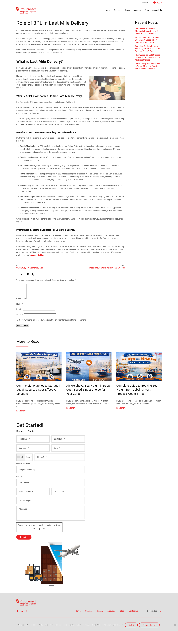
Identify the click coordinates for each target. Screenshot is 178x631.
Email (19, 309)
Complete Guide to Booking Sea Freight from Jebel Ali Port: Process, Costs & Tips (148, 48)
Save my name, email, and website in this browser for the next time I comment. (52, 320)
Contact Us (157, 10)
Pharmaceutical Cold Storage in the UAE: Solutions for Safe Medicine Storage (147, 57)
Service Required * (23, 464)
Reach (127, 10)
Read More (21, 411)
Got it (131, 625)
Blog (147, 10)
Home (107, 10)
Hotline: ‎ (145, 2)
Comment (21, 298)
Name (19, 304)
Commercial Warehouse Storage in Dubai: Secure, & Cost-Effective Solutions (146, 31)
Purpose (19, 476)
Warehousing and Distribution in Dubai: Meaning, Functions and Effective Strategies (147, 66)
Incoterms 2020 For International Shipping (107, 268)
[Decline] (175, 625)
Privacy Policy (149, 625)
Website (19, 314)
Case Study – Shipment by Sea (29, 268)
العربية (159, 3)
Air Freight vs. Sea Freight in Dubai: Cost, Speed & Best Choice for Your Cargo (147, 40)
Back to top (152, 611)
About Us (137, 10)
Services (117, 10)
